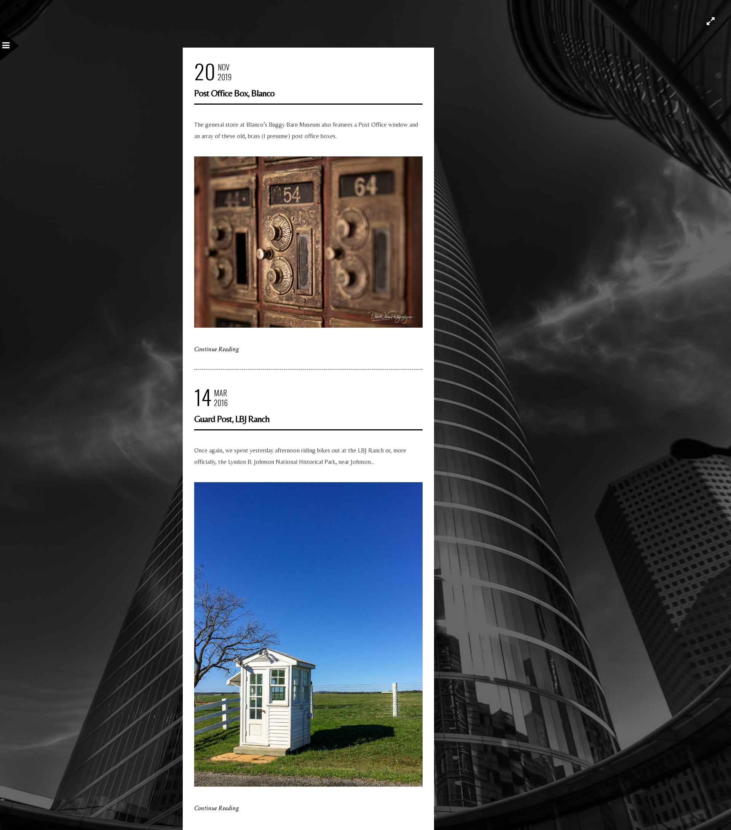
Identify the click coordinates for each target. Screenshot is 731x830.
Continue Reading (216, 349)
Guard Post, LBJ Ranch (232, 419)
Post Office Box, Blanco (234, 93)
